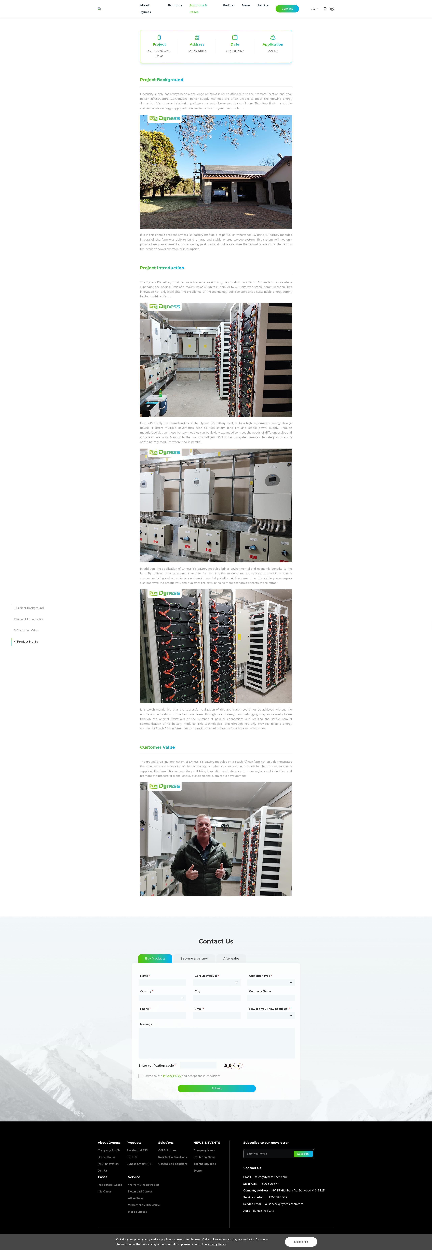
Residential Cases (110, 1184)
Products (134, 1143)
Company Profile (109, 1150)
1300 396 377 (269, 1183)
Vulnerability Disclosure (144, 1205)
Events (198, 1170)
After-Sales (135, 1198)
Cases (102, 1177)
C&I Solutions (167, 1150)
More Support (137, 1211)
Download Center (140, 1191)
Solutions (165, 1143)
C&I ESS (132, 1157)
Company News (204, 1150)
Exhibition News (204, 1157)
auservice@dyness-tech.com (284, 1204)
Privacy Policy (217, 1244)
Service (134, 1177)
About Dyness (109, 1143)
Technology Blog (205, 1163)
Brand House (106, 1157)
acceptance (301, 1241)
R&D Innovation (108, 1163)
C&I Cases (104, 1191)
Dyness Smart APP (139, 1163)
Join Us (102, 1170)
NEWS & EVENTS (207, 1143)
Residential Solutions (172, 1157)
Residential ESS (137, 1150)
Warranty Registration (143, 1184)
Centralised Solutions (172, 1163)
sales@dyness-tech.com (271, 1177)
